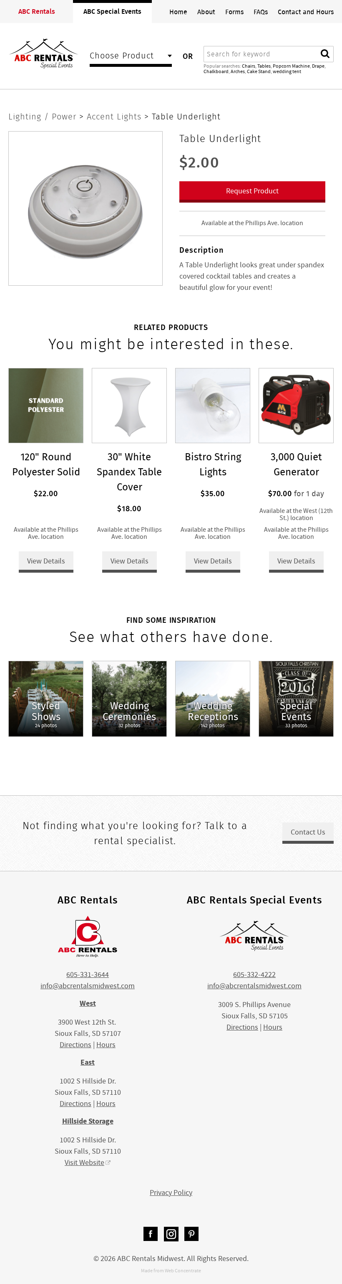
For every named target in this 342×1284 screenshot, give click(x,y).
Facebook (150, 1234)
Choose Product (122, 56)
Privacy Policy (171, 1193)
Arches (238, 71)
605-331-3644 (87, 974)
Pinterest (191, 1234)
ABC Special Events (112, 11)
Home (178, 12)
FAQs (261, 12)
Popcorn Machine (291, 66)
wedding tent (287, 71)
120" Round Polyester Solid (46, 464)
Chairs (248, 66)
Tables (264, 66)
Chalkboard (216, 71)
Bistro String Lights (213, 464)
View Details (46, 561)
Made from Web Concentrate (171, 1270)
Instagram (171, 1234)
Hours (106, 1045)
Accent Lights (115, 116)
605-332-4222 (254, 974)
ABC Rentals (36, 11)
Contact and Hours (306, 12)
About (206, 12)
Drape (318, 66)
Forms (234, 12)
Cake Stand (259, 71)
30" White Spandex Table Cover (129, 471)
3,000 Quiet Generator (296, 464)
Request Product (252, 191)
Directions (75, 1045)
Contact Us (308, 832)
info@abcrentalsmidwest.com (87, 986)
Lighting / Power (43, 116)
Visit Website (84, 1162)
